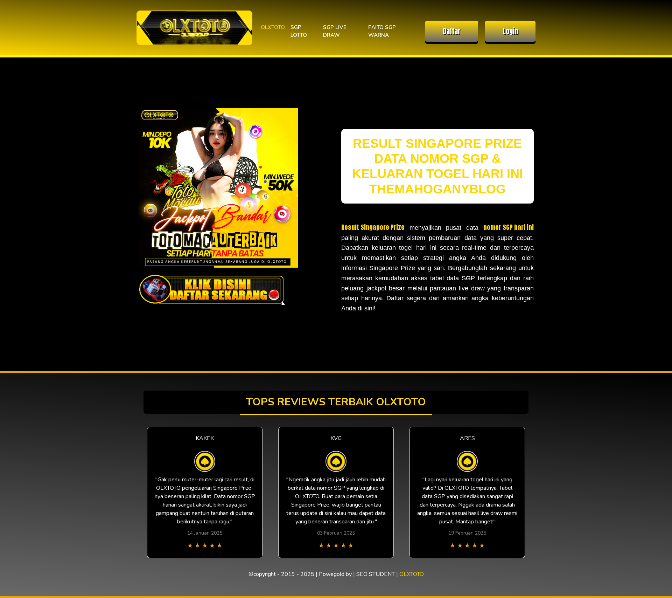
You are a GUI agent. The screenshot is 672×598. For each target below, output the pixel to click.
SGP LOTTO (298, 31)
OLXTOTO (273, 27)
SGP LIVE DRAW (334, 31)
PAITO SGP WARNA (382, 31)
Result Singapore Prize (373, 227)
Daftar (452, 31)
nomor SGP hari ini (508, 227)
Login (510, 31)
